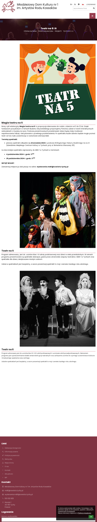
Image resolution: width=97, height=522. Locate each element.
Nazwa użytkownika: (9, 516)
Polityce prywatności (84, 513)
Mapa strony (9, 463)
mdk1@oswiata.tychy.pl (14, 490)
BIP (6, 477)
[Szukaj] (94, 8)
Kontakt (7, 470)
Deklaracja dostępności (13, 448)
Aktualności (9, 474)
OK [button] (91, 517)
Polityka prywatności (12, 455)
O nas (7, 466)
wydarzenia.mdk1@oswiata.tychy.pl (19, 494)
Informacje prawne (11, 452)
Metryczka (8, 459)
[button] (79, 4)
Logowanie (90, 4)
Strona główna (30, 31)
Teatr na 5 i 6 (68, 31)
